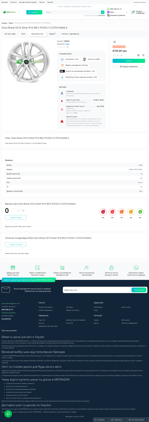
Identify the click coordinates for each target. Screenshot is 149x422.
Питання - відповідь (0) (70, 34)
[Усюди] (98, 12)
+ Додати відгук (15, 217)
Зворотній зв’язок (72, 310)
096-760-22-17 (116, 9)
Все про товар (10, 34)
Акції (96, 310)
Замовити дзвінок (117, 15)
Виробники (98, 307)
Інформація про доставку (48, 326)
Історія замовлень (45, 310)
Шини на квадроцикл (130, 323)
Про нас (42, 2)
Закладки (69, 307)
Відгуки (52, 34)
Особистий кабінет (139, 2)
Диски (96, 323)
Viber (112, 12)
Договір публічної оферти (28, 2)
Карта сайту (126, 307)
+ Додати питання (15, 244)
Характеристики (37, 34)
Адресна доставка (73, 100)
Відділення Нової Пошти (75, 106)
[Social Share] (114, 42)
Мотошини (126, 320)
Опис (23, 34)
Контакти (13, 2)
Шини (96, 320)
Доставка (5, 2)
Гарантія (50, 2)
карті (75, 113)
